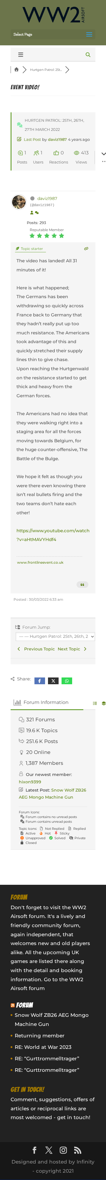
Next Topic (70, 649)
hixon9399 (30, 782)
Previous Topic (38, 649)
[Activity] (37, 213)
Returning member (39, 1036)
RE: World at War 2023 (43, 1047)
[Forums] (16, 70)
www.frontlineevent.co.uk (40, 562)
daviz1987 (57, 139)
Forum (24, 1005)
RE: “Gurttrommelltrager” (47, 1059)
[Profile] (32, 213)
